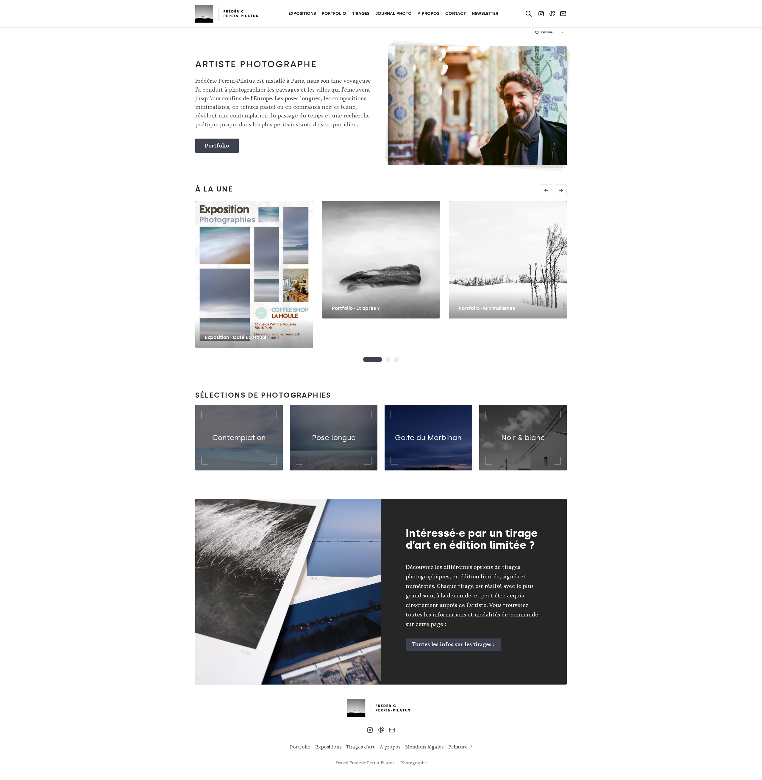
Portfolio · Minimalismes (487, 308)
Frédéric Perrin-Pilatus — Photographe (388, 762)
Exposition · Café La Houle (236, 337)
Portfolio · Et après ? (356, 308)
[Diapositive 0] (372, 359)
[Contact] (563, 13)
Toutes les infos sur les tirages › (453, 644)
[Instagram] (541, 13)
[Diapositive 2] (396, 359)
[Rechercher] (528, 14)
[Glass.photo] (552, 13)
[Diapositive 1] (388, 359)
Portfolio (217, 145)
